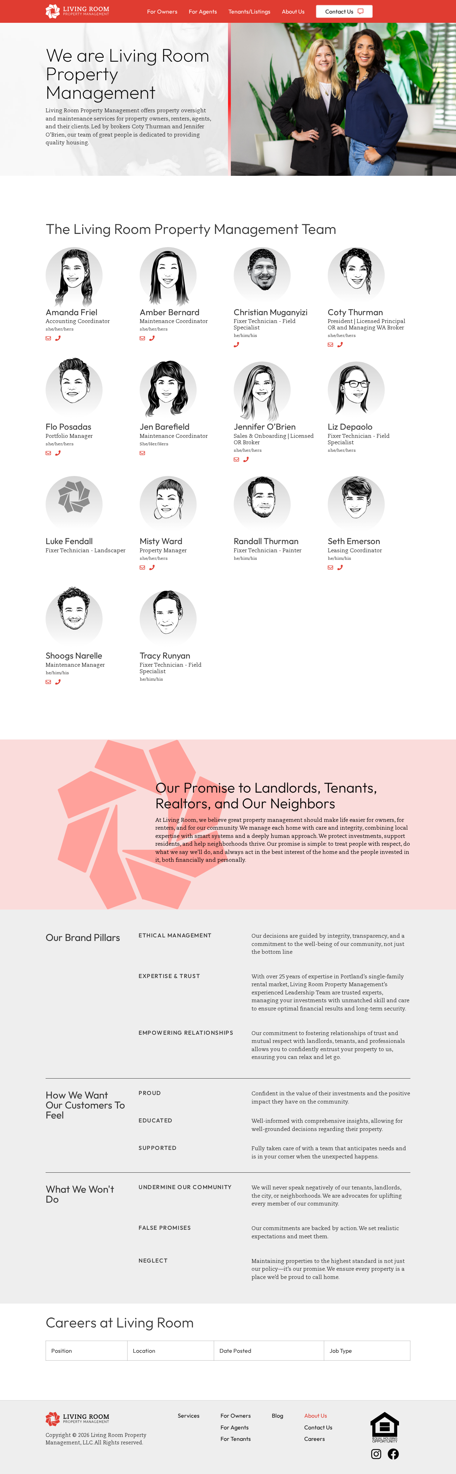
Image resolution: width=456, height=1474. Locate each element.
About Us (293, 11)
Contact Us (318, 1427)
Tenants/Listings (249, 11)
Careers (314, 1438)
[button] (50, 339)
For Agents (203, 11)
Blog (277, 1415)
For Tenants (236, 1438)
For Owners (162, 11)
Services (189, 1415)
